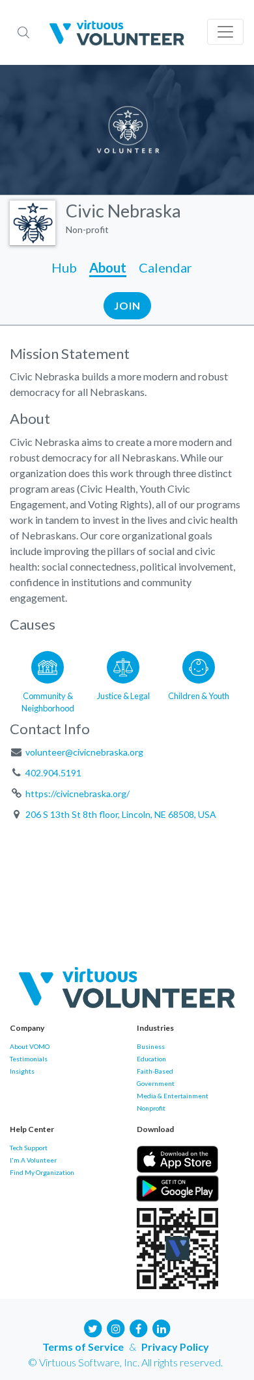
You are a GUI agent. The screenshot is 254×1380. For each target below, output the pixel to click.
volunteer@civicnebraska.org (84, 752)
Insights (22, 1071)
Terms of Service (83, 1346)
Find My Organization (42, 1172)
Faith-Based (155, 1071)
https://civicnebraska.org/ (77, 793)
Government (156, 1083)
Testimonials (29, 1059)
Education (151, 1059)
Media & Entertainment (172, 1096)
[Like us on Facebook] (138, 1327)
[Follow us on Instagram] (116, 1327)
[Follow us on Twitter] (93, 1327)
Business (151, 1046)
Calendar (165, 267)
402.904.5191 (53, 772)
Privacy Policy (175, 1346)
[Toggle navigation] (225, 32)
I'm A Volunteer (33, 1160)
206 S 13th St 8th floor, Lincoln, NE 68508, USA (120, 814)
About (107, 267)
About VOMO (29, 1046)
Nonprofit (151, 1108)
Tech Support (29, 1148)
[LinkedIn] (161, 1327)
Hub (64, 267)
